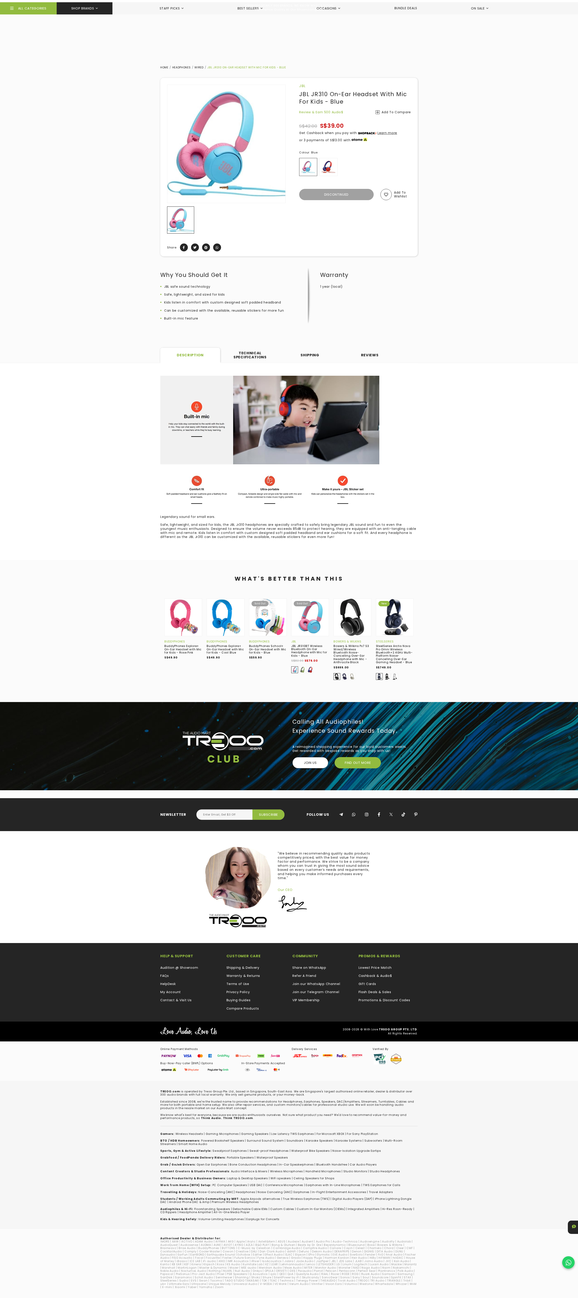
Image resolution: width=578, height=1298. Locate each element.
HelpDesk (168, 984)
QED (282, 1274)
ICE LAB (195, 1261)
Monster (345, 1268)
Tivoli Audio (346, 1280)
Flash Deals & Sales (375, 992)
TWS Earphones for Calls (381, 1185)
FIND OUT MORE (358, 762)
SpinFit (396, 1277)
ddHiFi (291, 1251)
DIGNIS (369, 1251)
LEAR (274, 1264)
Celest (360, 1248)
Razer (335, 1274)
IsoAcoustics (272, 1261)
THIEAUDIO (327, 1280)
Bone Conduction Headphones (253, 1164)
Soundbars (295, 1141)
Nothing (215, 1271)
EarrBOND (197, 1254)
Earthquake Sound (221, 1254)
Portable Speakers (240, 1157)
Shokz (255, 1277)
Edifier (257, 1254)
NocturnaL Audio (193, 1271)
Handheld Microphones (323, 1171)
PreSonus (183, 1274)
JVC (388, 1261)
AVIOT (228, 1245)
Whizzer (401, 1284)
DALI (254, 1251)
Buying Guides (238, 1000)
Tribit (407, 1280)
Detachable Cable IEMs (250, 1209)
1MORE (165, 1241)
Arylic (251, 1241)
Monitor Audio (325, 1268)
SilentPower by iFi (287, 1277)
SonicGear (330, 1277)
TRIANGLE (394, 1280)
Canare (335, 1248)
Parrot (318, 1271)
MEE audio (248, 1268)
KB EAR (177, 1264)
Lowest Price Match (375, 968)
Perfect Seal (366, 1271)
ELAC (289, 1254)
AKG (231, 1241)
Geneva (283, 1258)
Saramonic (183, 1277)
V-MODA (266, 1284)
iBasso (182, 1261)
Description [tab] (190, 355)
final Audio (394, 1254)
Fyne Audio (265, 1258)
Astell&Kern (266, 1241)
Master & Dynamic (213, 1268)
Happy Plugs (312, 1258)
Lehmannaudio (292, 1264)
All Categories (32, 8)
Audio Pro (323, 1241)
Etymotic (323, 1254)
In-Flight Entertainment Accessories (339, 1192)
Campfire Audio (315, 1248)
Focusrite (213, 1258)
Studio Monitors (355, 1171)
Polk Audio (405, 1271)
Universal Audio (245, 1284)
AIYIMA (220, 1241)
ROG (355, 1274)
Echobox (244, 1254)
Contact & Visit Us (176, 1000)
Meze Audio (293, 1268)
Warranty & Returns (243, 976)
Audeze (293, 1241)
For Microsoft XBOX (331, 1134)
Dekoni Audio (322, 1251)
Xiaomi (180, 1287)
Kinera (196, 1264)
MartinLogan (187, 1268)
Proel (220, 1274)
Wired (199, 67)
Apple (240, 1241)
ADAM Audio (204, 1241)
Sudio (183, 1280)
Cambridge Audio (287, 1248)
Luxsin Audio (379, 1264)
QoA (290, 1274)
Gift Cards (367, 984)
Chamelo (374, 1248)
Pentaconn (347, 1271)
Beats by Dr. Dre (309, 1245)
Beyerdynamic (335, 1245)
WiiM (413, 1284)
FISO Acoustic (182, 1258)
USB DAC (256, 1185)
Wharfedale (384, 1284)
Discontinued (336, 194)
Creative (242, 1251)
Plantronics (386, 1271)
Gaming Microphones (222, 1134)
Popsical (166, 1274)
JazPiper (322, 1261)
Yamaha (205, 1287)
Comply (190, 1251)
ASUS (282, 1241)
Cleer (400, 1248)
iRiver (255, 1261)
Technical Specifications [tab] (250, 355)
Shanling (242, 1277)
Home (164, 67)
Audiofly (388, 1241)
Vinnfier (317, 1284)
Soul (366, 1277)
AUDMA (206, 1245)
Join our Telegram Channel (315, 992)
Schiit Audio (204, 1277)
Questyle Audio (307, 1274)
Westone (366, 1284)
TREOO (363, 1280)
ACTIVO (186, 1241)
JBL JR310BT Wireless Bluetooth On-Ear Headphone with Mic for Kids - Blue (309, 651)
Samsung (405, 1274)
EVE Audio (340, 1254)
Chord (389, 1248)
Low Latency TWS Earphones (292, 1134)
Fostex (227, 1258)
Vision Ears (333, 1284)
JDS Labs (345, 1261)
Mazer (234, 1268)
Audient (307, 1241)
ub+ (163, 1284)
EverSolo (356, 1254)
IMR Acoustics (238, 1261)
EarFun (183, 1254)
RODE (346, 1274)
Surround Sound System (265, 1141)
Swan (203, 1280)
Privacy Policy (238, 992)
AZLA (249, 1245)
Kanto (164, 1264)
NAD (356, 1268)
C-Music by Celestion (254, 1248)
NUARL (227, 1271)
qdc (273, 1274)
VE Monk (281, 1284)
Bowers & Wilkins (347, 641)
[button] (171, 220)
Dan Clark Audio (272, 1251)
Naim (386, 1268)
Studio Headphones (385, 1171)
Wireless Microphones (286, 1171)
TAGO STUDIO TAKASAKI (242, 1280)
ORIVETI (281, 1271)
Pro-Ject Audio (203, 1274)
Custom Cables (282, 1209)
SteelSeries (385, 641)
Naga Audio (370, 1268)
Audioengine (370, 1241)
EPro (311, 1254)
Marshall (168, 1268)
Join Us (310, 762)
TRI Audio (377, 1280)
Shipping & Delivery (242, 968)
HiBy (373, 1258)
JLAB (358, 1261)
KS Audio (233, 1264)
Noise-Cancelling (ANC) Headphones (226, 1192)
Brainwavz (168, 1248)
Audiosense (189, 1245)
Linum (347, 1264)
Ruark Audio (370, 1274)
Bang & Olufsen (283, 1245)
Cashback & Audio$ (375, 976)
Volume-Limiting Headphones (221, 1219)
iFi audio (209, 1261)
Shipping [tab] (310, 355)
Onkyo (257, 1271)
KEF (186, 1264)
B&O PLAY (262, 1245)
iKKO (222, 1261)
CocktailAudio (171, 1251)
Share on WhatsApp (309, 968)
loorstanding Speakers (213, 1209)
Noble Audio (169, 1271)
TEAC (273, 1280)
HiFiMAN (384, 1258)
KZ (267, 1264)
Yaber (192, 1287)
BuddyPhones (174, 641)
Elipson (300, 1254)
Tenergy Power (307, 1280)
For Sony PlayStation (362, 1134)
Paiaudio (305, 1271)
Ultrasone (198, 1284)
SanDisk (166, 1277)
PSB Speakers (237, 1274)
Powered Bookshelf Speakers (222, 1141)
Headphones (181, 67)
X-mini (167, 1287)
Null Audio (242, 1271)
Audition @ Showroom (179, 968)
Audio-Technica (345, 1241)
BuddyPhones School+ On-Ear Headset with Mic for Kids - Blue (267, 649)
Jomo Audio (373, 1261)
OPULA (269, 1271)
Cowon (228, 1251)
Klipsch (208, 1264)
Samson (388, 1274)
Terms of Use (237, 984)
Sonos (345, 1277)
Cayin (348, 1248)
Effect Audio (274, 1254)
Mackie (396, 1264)
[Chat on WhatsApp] (568, 1262)
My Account (170, 992)
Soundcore (380, 1277)
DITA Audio (385, 1251)
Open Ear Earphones (212, 1164)
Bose (371, 1245)
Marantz (410, 1264)
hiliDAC (398, 1258)
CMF (409, 1248)
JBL (302, 85)
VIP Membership (306, 1000)
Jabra (289, 1261)
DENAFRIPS (342, 1251)
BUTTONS (228, 1248)
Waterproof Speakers (272, 1157)
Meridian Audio (270, 1268)
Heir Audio (359, 1258)
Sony (356, 1277)
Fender (370, 1254)
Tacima (216, 1280)
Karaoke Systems (349, 1141)
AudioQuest (169, 1245)
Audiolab (404, 1241)
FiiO (380, 1254)
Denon (357, 1251)
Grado (296, 1258)
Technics (287, 1280)
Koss (220, 1264)
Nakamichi (401, 1268)
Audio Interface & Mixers (249, 1171)
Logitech (360, 1264)
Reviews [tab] (370, 355)
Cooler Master (209, 1251)
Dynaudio (167, 1254)
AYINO (239, 1245)
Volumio (350, 1284)
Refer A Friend (304, 976)
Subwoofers (373, 1141)
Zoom (219, 1287)
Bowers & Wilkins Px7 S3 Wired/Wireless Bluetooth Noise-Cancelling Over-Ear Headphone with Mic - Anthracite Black (351, 654)
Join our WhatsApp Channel (316, 984)
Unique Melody (220, 1284)
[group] (180, 220)
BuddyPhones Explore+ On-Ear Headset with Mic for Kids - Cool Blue (225, 649)
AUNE (217, 1245)
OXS (292, 1271)
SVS (193, 1280)
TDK (264, 1280)
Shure (267, 1277)
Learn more (387, 133)
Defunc (304, 1251)
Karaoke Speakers (319, 1141)
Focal (199, 1258)
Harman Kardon (337, 1258)
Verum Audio (299, 1284)
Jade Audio (305, 1261)
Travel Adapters (381, 1192)
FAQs (164, 976)
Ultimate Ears (179, 1284)
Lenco (310, 1264)
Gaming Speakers (255, 1134)
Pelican (331, 1271)
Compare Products (242, 1008)
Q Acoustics (258, 1274)
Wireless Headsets (189, 1134)
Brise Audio (187, 1248)
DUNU (399, 1251)
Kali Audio (401, 1261)
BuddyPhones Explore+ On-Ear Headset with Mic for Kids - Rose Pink (183, 649)
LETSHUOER (326, 1264)
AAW (175, 1241)
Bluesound (356, 1245)
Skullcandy (310, 1277)
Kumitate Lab (253, 1264)
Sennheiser (224, 1277)
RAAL (325, 1274)
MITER (308, 1268)
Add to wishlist (400, 194)
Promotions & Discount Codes (384, 1000)
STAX (407, 1277)
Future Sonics (244, 1258)
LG (338, 1264)
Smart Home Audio (192, 1144)
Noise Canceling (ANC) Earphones (284, 1192)
